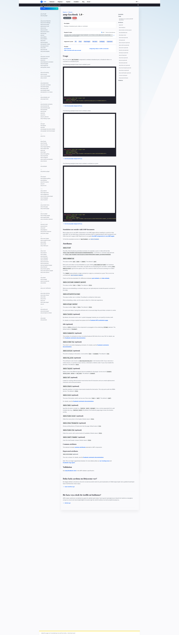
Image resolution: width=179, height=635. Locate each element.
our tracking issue (104, 461)
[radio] (101, 32)
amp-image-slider (45, 148)
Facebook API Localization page (99, 320)
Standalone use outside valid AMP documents (126, 19)
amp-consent (44, 78)
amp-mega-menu (45, 192)
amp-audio (43, 47)
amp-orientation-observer (47, 219)
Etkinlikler (76, 1)
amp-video (43, 297)
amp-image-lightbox (45, 146)
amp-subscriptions (45, 272)
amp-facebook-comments (46, 104)
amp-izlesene (44, 161)
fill (75, 41)
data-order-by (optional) (124, 45)
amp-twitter (43, 283)
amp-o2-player (44, 213)
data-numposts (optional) (124, 42)
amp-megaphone (45, 194)
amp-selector (44, 252)
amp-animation (44, 42)
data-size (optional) (123, 60)
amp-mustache (44, 199)
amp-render (43, 244)
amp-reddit (43, 242)
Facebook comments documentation (75, 338)
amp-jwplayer (44, 166)
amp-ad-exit (43, 33)
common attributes (80, 447)
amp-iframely (44, 143)
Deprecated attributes (123, 78)
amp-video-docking (45, 293)
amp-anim (43, 40)
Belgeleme (60, 1)
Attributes (120, 22)
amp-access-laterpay (45, 22)
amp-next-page (44, 206)
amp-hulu (43, 136)
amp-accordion (44, 29)
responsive (109, 41)
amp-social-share (45, 261)
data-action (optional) (123, 47)
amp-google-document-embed (48, 129)
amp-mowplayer (44, 198)
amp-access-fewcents (46, 20)
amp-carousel (44, 74)
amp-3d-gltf (43, 13)
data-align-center (122, 35)
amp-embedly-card (45, 97)
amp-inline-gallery (45, 154)
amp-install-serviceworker (47, 159)
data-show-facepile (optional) (125, 67)
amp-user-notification (46, 288)
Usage (119, 16)
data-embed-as (122, 27)
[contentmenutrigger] (127, 15)
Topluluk (68, 1)
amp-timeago (44, 279)
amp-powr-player (45, 233)
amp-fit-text (43, 111)
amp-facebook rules (70, 470)
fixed (80, 41)
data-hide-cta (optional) (124, 70)
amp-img (43, 150)
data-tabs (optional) (123, 62)
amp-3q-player (44, 15)
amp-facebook (44, 109)
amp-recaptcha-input (46, 240)
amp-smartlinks (44, 259)
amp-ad (42, 35)
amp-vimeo (43, 298)
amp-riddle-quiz (44, 245)
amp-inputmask (44, 155)
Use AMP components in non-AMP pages (103, 236)
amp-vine (43, 300)
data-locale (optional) (123, 37)
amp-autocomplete (45, 51)
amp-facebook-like (45, 106)
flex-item (95, 41)
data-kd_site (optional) (123, 50)
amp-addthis (44, 37)
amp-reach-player (45, 238)
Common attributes (123, 75)
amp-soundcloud (45, 263)
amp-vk (42, 304)
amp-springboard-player (46, 265)
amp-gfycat (43, 125)
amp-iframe (43, 141)
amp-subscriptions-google (47, 270)
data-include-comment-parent (125, 30)
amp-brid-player (44, 63)
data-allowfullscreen (123, 32)
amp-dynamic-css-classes (47, 92)
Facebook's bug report (69, 462)
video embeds (105, 278)
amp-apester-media (45, 44)
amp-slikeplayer (44, 258)
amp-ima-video (44, 145)
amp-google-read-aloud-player (48, 131)
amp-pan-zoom (44, 224)
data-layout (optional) (123, 52)
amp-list (42, 183)
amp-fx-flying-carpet (45, 118)
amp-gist (43, 127)
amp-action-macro (45, 31)
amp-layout (43, 176)
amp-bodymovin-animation (47, 62)
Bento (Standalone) (110, 32)
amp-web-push (44, 309)
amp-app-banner (45, 46)
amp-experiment (44, 99)
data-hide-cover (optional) (124, 65)
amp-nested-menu (45, 205)
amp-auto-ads (44, 49)
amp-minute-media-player (47, 196)
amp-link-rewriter (45, 182)
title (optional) (122, 40)
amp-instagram (44, 157)
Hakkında (52, 1)
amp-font (43, 113)
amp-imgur (43, 152)
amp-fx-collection (45, 116)
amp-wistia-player (45, 311)
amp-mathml (44, 190)
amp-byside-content (45, 67)
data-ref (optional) (122, 55)
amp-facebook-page (45, 107)
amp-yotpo (43, 318)
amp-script (43, 251)
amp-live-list (43, 185)
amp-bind (43, 60)
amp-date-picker (44, 88)
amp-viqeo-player (45, 302)
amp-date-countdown (46, 85)
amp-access (43, 28)
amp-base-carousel (45, 56)
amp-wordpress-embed (46, 313)
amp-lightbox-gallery (45, 178)
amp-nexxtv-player (45, 208)
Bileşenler (71, 12)
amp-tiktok (43, 277)
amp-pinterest (44, 226)
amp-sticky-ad (44, 267)
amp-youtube (44, 320)
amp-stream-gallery (45, 268)
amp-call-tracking (45, 72)
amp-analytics (44, 38)
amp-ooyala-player (45, 217)
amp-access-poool (45, 24)
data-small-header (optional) (125, 72)
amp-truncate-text (45, 281)
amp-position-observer (46, 231)
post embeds (95, 278)
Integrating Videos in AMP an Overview (99, 48)
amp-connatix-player (45, 76)
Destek (88, 1)
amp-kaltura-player (45, 171)
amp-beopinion (44, 58)
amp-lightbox (44, 180)
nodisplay (102, 41)
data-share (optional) (123, 57)
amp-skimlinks (44, 256)
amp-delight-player (45, 90)
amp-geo (43, 123)
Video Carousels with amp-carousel (72, 50)
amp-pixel (43, 228)
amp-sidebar (44, 254)
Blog (83, 1)
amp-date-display (45, 86)
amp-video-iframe (45, 295)
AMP (103, 32)
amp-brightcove (44, 65)
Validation (120, 80)
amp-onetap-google (45, 215)
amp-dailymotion (45, 83)
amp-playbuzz (44, 229)
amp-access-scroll (45, 26)
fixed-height (87, 41)
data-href (121, 25)
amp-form (43, 115)
